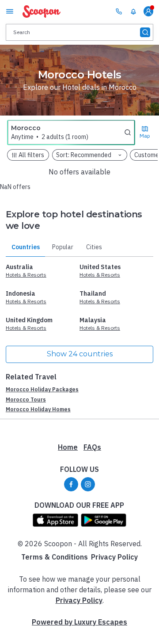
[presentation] (79, 32)
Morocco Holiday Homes (38, 409)
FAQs (92, 447)
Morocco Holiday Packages (42, 389)
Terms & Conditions (54, 556)
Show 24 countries (80, 354)
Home (68, 447)
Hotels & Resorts (26, 274)
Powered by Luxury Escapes (79, 622)
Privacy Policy (114, 556)
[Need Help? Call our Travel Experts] (119, 11)
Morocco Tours (26, 399)
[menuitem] (133, 11)
